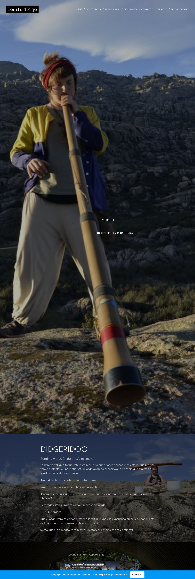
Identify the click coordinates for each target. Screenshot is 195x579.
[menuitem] (80, 9)
